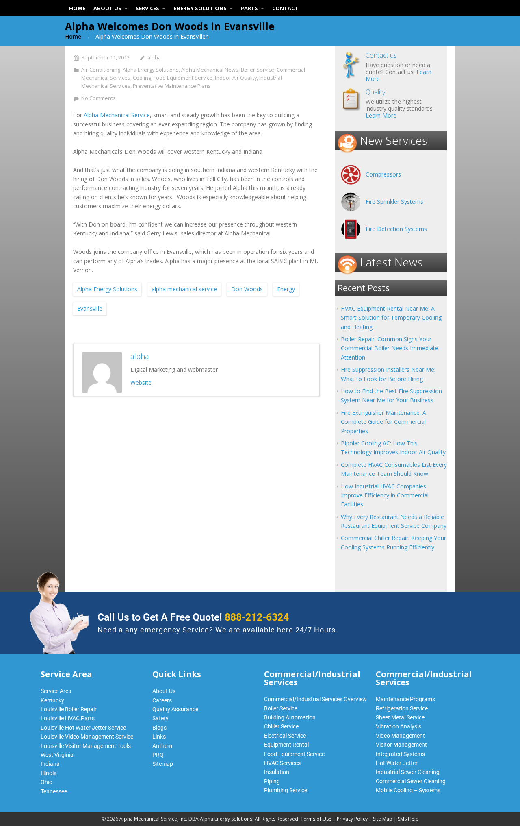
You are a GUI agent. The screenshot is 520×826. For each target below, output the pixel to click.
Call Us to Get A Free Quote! (193, 617)
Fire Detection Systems (396, 229)
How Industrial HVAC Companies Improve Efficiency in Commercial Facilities (385, 495)
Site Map (382, 818)
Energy (286, 289)
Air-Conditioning (100, 69)
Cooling (142, 77)
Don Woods (247, 289)
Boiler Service (257, 69)
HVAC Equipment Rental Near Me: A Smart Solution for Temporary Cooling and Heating (391, 318)
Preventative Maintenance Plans (172, 86)
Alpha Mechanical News (209, 69)
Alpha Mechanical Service (117, 115)
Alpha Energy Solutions (151, 69)
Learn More (381, 115)
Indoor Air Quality (236, 77)
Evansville (89, 308)
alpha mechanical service (184, 289)
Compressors (383, 174)
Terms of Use (316, 818)
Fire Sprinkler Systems (394, 201)
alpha (154, 57)
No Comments (98, 98)
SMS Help (408, 818)
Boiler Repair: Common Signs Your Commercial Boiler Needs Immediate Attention (389, 348)
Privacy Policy (352, 818)
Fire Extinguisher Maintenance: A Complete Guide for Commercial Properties (383, 422)
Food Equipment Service (183, 77)
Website (141, 382)
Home (73, 36)
